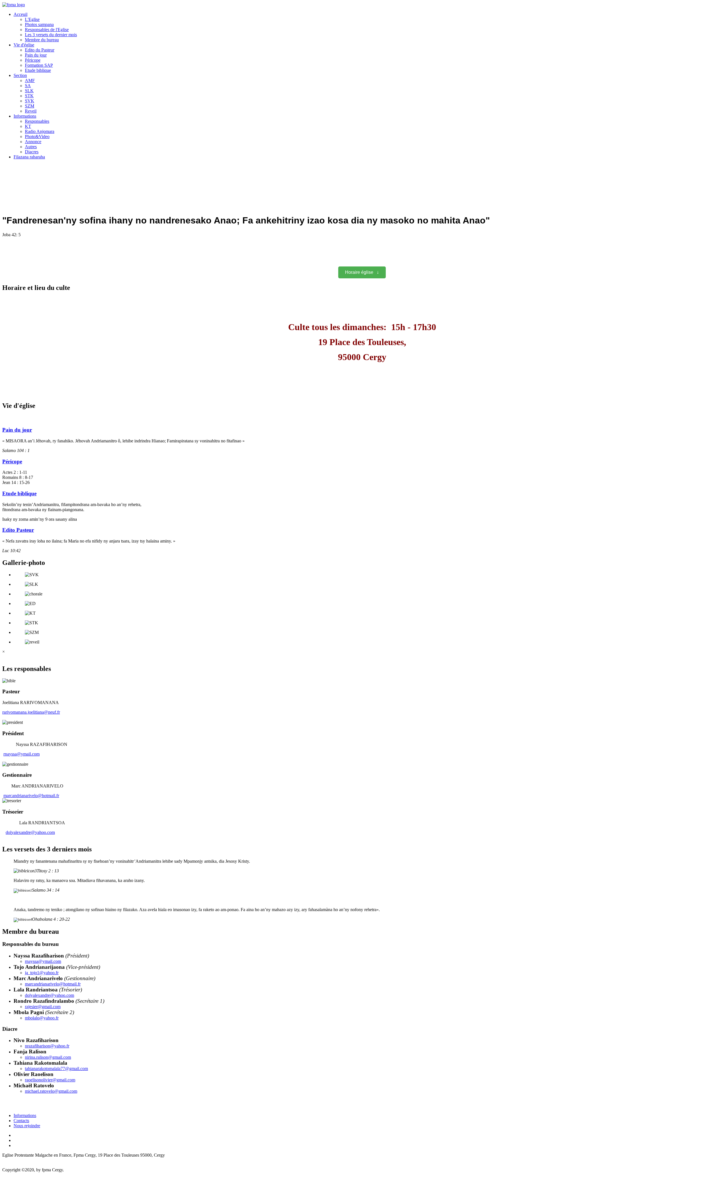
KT (28, 126)
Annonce (33, 141)
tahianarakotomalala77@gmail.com (56, 1068)
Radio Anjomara (39, 131)
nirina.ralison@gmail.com (48, 1057)
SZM (29, 106)
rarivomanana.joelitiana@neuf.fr (31, 712)
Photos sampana (39, 24)
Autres (31, 146)
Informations (25, 116)
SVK (29, 100)
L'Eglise (32, 19)
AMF (30, 80)
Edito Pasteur (18, 530)
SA (28, 85)
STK (29, 95)
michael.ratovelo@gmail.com (51, 1091)
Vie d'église (24, 44)
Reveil (30, 111)
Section (20, 75)
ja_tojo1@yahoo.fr (42, 972)
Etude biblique (38, 70)
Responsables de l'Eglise (47, 29)
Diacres (31, 151)
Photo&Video (37, 136)
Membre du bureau (42, 39)
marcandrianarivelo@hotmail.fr (31, 795)
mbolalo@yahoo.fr (42, 1017)
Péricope (32, 60)
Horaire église (362, 272)
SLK (29, 90)
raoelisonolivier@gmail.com (50, 1079)
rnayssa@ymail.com (21, 754)
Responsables (37, 121)
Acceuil (20, 14)
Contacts (21, 1120)
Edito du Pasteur (39, 50)
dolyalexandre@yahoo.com (30, 832)
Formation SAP (39, 65)
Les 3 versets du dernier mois (51, 34)
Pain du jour (36, 55)
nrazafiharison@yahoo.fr (47, 1045)
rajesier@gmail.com (43, 1006)
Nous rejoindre (27, 1125)
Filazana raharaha (29, 156)
